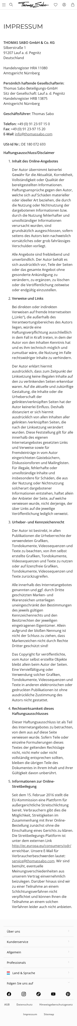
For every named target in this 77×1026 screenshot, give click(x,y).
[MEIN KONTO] (64, 5)
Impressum (30, 1014)
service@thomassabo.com (33, 861)
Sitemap (49, 1014)
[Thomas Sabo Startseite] (11, 5)
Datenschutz (24, 1004)
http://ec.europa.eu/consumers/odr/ (41, 845)
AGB (7, 1004)
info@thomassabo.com (33, 134)
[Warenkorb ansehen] (72, 5)
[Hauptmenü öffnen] (3, 5)
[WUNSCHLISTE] (55, 5)
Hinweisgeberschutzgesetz (56, 1004)
